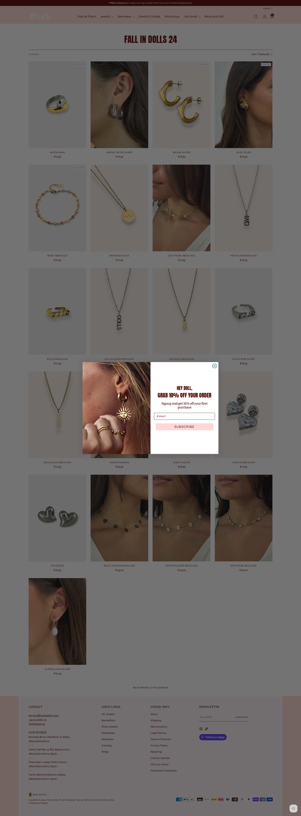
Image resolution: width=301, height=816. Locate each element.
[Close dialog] (215, 366)
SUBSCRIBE (184, 427)
